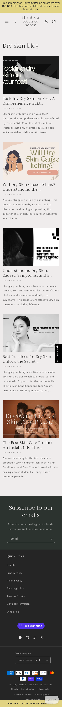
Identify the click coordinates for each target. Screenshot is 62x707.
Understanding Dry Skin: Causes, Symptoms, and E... (27, 273)
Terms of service (24, 694)
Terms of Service (16, 596)
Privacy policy (44, 689)
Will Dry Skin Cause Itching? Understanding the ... (29, 187)
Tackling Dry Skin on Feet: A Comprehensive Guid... (29, 101)
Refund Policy (14, 580)
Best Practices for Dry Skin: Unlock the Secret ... (27, 359)
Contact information (33, 700)
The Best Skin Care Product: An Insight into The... (28, 445)
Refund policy (27, 689)
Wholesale (13, 611)
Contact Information (18, 604)
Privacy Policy (14, 573)
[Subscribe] (51, 539)
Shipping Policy (15, 588)
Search (11, 565)
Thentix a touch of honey (29, 685)
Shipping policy (42, 694)
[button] (31, 703)
